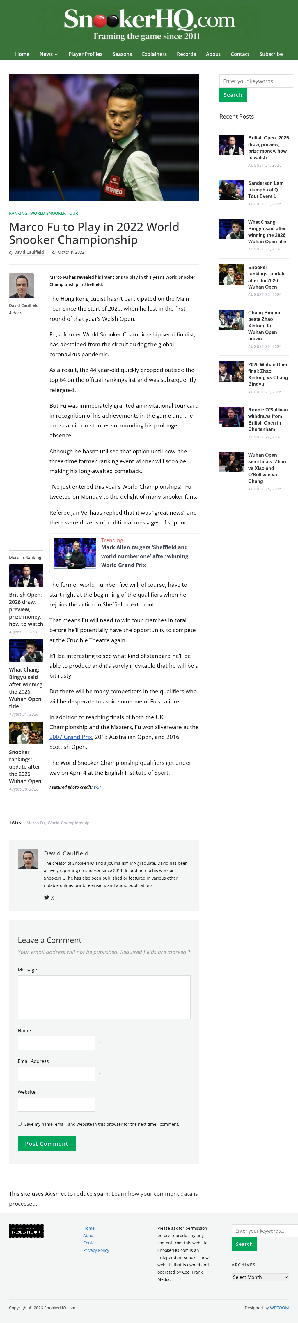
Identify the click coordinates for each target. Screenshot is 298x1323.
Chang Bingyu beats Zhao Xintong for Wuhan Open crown (264, 325)
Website (27, 1092)
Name (24, 1030)
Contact (240, 54)
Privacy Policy (96, 1250)
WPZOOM (279, 1308)
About (213, 54)
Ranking (18, 213)
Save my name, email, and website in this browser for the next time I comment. (101, 1124)
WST (97, 787)
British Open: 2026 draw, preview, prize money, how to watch (26, 609)
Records (186, 54)
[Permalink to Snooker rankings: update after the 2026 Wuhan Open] (26, 733)
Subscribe (271, 54)
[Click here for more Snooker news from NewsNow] (26, 1231)
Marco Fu (35, 823)
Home (22, 54)
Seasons (122, 54)
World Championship (69, 823)
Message (27, 969)
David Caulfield (29, 252)
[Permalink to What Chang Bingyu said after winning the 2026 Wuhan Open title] (26, 650)
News (46, 54)
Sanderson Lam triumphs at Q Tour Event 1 (265, 190)
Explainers (154, 54)
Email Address (33, 1061)
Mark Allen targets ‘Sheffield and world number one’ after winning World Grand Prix (144, 556)
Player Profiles (85, 54)
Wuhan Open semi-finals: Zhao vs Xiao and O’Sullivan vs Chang (267, 468)
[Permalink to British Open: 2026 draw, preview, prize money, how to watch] (26, 575)
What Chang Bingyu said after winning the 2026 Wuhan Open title (25, 688)
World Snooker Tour (54, 213)
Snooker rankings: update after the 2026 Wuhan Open (25, 767)
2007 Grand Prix (70, 737)
